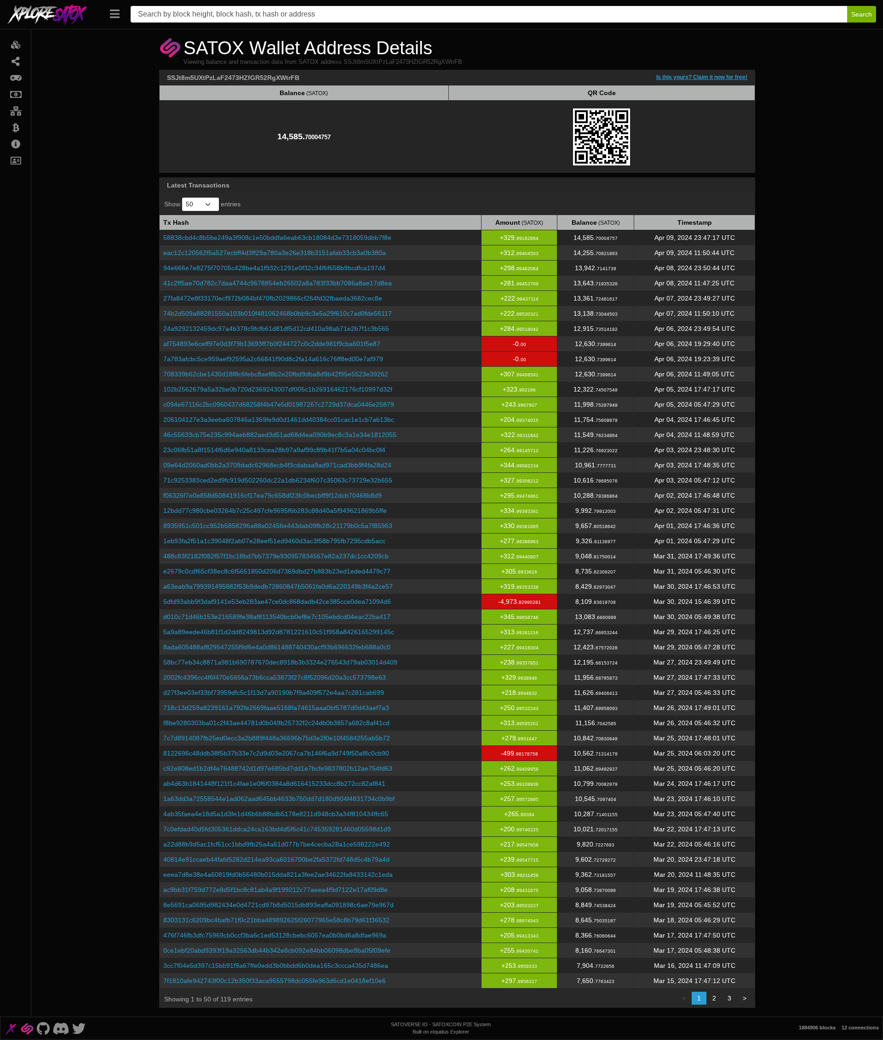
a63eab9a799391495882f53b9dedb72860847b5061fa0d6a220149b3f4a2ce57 (278, 586)
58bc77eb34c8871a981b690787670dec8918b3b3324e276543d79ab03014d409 (280, 662)
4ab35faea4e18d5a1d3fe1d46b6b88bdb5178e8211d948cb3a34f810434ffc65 (275, 814)
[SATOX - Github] (43, 1028)
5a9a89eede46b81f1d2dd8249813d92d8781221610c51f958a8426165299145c (278, 632)
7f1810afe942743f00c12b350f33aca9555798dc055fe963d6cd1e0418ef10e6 (274, 980)
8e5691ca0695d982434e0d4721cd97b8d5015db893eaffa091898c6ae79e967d (278, 905)
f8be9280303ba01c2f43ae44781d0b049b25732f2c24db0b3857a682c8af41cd (276, 723)
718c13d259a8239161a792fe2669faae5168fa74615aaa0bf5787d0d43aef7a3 (276, 707)
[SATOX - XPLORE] (10, 1028)
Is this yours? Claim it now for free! (701, 77)
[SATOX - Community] (61, 1028)
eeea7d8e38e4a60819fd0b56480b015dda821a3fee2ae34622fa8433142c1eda (278, 874)
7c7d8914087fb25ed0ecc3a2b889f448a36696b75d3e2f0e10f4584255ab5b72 (276, 738)
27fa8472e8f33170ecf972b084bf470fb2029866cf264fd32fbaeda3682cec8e (272, 298)
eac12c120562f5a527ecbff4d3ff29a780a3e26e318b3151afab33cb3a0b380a (274, 252)
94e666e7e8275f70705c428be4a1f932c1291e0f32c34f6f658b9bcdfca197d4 (274, 268)
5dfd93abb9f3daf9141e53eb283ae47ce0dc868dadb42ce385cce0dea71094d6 (277, 601)
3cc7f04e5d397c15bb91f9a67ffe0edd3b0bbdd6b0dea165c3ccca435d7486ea (275, 965)
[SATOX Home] (53, 14)
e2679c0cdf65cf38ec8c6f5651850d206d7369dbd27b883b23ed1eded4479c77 (276, 571)
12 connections (860, 1027)
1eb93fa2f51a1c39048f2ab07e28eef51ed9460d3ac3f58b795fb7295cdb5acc (274, 541)
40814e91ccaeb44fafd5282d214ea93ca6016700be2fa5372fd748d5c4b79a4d (276, 859)
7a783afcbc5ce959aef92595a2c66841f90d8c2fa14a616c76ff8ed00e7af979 (273, 359)
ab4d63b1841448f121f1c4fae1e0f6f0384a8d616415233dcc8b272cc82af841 (274, 783)
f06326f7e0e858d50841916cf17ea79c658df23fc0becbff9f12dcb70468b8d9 (272, 495)
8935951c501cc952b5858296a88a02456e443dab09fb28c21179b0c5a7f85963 (277, 525)
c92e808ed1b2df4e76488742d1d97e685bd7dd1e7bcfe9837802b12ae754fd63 (277, 768)
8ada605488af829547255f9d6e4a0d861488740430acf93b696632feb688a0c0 (276, 647)
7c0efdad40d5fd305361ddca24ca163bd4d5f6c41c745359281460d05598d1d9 (277, 829)
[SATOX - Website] (27, 1028)
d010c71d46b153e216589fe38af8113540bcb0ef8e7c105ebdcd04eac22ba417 (276, 616)
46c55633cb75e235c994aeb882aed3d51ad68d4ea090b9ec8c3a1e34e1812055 (279, 434)
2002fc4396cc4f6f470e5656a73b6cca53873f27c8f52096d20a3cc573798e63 (274, 677)
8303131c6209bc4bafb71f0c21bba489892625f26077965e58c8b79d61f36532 (276, 920)
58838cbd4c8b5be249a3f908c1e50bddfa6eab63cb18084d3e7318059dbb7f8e (277, 237)
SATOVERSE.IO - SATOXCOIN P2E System (441, 1024)
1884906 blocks (817, 1027)
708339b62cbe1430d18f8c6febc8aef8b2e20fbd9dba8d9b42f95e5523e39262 (275, 374)
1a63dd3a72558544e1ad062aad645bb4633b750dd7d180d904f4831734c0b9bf (279, 798)
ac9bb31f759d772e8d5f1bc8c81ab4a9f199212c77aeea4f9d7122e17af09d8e (275, 889)
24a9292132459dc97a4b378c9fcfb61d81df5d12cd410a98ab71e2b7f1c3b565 (276, 328)
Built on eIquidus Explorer (441, 1031)
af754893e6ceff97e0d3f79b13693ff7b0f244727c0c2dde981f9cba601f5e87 (271, 343)
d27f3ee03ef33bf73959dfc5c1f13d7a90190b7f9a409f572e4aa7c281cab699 (273, 692)
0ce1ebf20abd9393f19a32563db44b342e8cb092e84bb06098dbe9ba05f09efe (276, 950)
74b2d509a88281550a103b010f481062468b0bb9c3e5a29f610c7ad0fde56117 (277, 313)
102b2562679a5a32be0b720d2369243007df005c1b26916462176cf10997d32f (277, 389)
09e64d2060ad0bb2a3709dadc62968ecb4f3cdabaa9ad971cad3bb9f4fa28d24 (277, 465)
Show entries (202, 204)
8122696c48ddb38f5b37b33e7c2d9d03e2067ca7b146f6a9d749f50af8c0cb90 (276, 753)
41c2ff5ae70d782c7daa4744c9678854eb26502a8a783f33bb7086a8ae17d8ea (277, 283)
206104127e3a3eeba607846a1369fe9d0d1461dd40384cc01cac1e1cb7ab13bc (278, 419)
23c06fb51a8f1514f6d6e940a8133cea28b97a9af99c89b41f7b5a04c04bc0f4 (274, 450)
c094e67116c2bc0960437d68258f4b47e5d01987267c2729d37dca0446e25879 (278, 404)
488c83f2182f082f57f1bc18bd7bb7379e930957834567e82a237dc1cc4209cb (276, 556)
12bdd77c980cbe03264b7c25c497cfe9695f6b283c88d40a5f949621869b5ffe (275, 510)
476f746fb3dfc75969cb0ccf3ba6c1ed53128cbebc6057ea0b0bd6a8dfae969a (274, 935)
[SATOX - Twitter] (78, 1028)
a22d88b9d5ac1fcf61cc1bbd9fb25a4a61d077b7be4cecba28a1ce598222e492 (276, 844)
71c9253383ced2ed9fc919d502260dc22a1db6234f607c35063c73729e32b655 (277, 480)
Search (861, 14)
